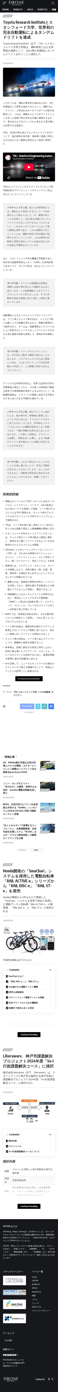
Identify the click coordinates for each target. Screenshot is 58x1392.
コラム (34, 1299)
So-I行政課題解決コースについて (24, 1151)
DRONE (35, 1280)
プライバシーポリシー (41, 1310)
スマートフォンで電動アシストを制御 (26, 997)
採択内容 (12, 1141)
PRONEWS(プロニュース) (13, 1360)
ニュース (7, 16)
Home (34, 1277)
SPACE (34, 1288)
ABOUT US (36, 1307)
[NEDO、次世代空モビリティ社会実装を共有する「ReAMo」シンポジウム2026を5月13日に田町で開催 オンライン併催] (47, 807)
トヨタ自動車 (44, 692)
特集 (43, 769)
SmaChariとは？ (16, 976)
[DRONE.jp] (16, 3)
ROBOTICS (36, 1292)
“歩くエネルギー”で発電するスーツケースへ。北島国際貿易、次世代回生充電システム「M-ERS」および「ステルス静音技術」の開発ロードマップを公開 (20, 831)
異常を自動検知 (16, 992)
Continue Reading (29, 1034)
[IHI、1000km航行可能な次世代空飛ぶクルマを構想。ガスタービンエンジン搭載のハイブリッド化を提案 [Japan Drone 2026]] (47, 765)
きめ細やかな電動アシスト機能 (23, 986)
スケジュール (15, 1146)
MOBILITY (36, 1284)
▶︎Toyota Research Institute (29, 679)
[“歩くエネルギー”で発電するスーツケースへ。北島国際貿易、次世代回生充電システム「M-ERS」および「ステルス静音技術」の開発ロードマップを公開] (47, 828)
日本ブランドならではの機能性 (23, 1002)
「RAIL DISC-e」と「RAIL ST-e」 (24, 981)
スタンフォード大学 (27, 692)
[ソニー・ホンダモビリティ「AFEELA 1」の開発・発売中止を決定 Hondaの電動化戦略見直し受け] (47, 786)
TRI (15, 692)
